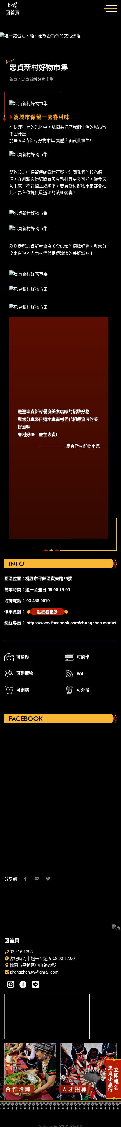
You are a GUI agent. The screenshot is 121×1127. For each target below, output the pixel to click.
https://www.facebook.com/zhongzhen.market (71, 622)
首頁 (14, 79)
